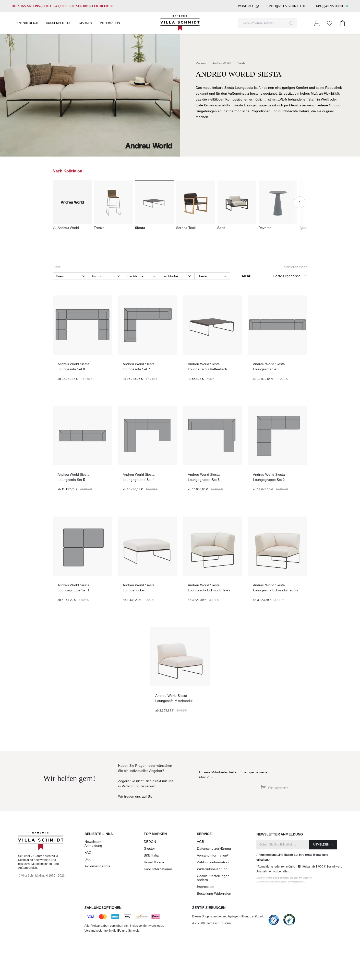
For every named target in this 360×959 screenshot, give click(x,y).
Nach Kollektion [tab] (67, 171)
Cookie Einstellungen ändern (213, 878)
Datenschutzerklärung (214, 848)
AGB (200, 842)
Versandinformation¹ (212, 855)
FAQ (87, 852)
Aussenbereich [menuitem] (59, 23)
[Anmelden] (317, 23)
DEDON (150, 842)
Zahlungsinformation (213, 862)
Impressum (205, 887)
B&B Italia (151, 855)
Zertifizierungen (209, 908)
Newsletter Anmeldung (93, 843)
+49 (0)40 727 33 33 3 (330, 6)
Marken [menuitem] (85, 23)
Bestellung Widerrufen (214, 893)
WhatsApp (246, 6)
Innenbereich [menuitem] (27, 23)
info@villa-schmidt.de (287, 6)
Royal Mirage (154, 862)
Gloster (149, 848)
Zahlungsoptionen (102, 908)
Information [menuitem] (110, 23)
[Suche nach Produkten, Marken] (291, 23)
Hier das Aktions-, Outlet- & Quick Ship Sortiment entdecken (62, 6)
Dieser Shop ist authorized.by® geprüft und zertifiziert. (228, 916)
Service (204, 834)
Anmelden (321, 844)
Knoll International (158, 869)
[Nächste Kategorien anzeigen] (299, 202)
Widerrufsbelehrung (212, 869)
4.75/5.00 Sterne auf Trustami (211, 923)
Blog (87, 859)
